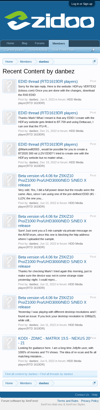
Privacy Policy (90, 400)
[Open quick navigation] (94, 61)
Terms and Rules (67, 400)
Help (94, 394)
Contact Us (82, 394)
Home (10, 43)
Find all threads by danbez (56, 373)
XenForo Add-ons (52, 404)
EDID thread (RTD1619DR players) (48, 81)
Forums (40, 43)
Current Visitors (14, 49)
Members (59, 43)
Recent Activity (38, 49)
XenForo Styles (75, 404)
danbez (33, 99)
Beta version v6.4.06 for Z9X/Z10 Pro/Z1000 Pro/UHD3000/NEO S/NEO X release (52, 180)
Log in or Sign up (82, 3)
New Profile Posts (64, 49)
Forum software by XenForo (19, 400)
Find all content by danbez (21, 373)
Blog (24, 43)
